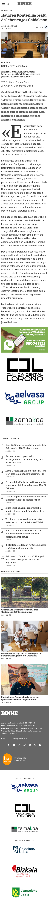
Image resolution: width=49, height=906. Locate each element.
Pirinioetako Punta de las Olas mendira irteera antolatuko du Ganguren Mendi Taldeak (25, 485)
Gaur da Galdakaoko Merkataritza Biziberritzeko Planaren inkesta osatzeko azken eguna (23, 534)
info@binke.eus (20, 739)
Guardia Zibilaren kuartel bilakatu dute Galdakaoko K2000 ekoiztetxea (19, 611)
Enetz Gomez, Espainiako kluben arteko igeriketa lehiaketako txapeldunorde (20, 698)
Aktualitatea (6, 10)
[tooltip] (9, 745)
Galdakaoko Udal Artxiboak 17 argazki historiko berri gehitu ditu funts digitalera (25, 559)
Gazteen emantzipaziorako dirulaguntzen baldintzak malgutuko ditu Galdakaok (24, 459)
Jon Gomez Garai (9, 26)
